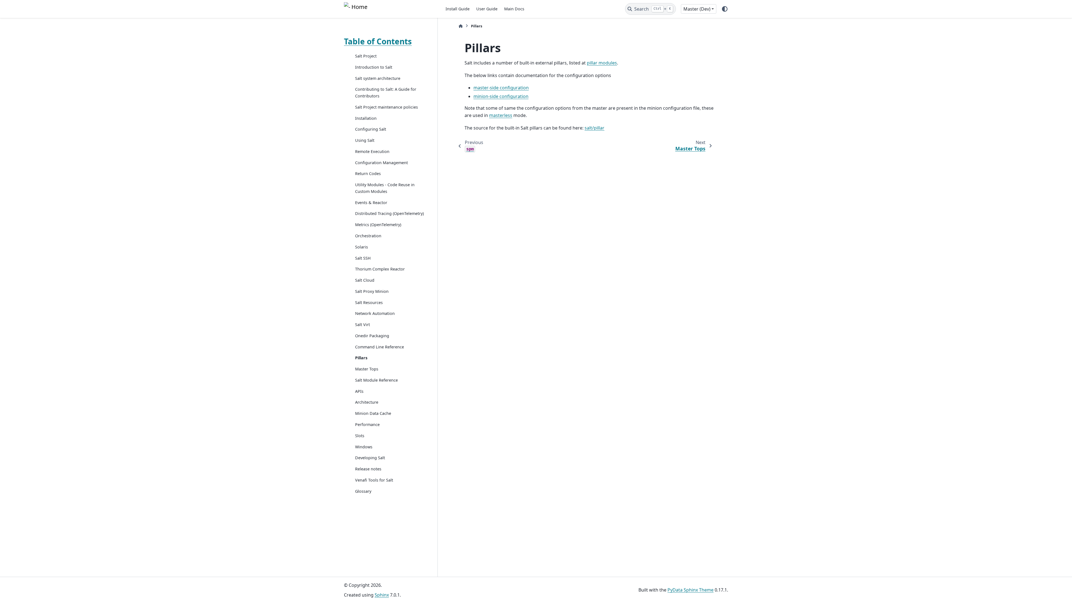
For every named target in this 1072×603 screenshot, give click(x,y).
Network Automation (375, 313)
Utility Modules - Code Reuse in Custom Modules (385, 188)
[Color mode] (724, 9)
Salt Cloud (364, 280)
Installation (366, 118)
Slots (359, 435)
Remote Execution (372, 151)
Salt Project (366, 56)
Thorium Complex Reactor (380, 269)
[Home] (461, 26)
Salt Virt (362, 324)
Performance (367, 424)
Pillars (361, 357)
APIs (359, 391)
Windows (363, 446)
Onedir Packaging (372, 335)
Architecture (366, 402)
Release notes (368, 469)
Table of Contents (378, 41)
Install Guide (458, 8)
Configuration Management (381, 162)
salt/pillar (594, 128)
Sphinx (382, 595)
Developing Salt (370, 457)
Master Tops (366, 369)
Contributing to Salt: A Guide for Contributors (385, 93)
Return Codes (368, 173)
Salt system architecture (377, 78)
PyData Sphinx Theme (690, 590)
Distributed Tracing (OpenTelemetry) (389, 213)
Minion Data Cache (373, 413)
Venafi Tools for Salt (374, 480)
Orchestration (368, 235)
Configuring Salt (370, 129)
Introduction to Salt (373, 67)
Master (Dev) (696, 9)
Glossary (363, 491)
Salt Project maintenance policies (386, 107)
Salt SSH (363, 258)
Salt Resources (369, 302)
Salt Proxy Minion (372, 291)
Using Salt (364, 140)
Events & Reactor (371, 202)
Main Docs (514, 8)
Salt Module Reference (376, 380)
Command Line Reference (379, 347)
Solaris (361, 247)
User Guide (486, 8)
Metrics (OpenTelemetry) (378, 224)
